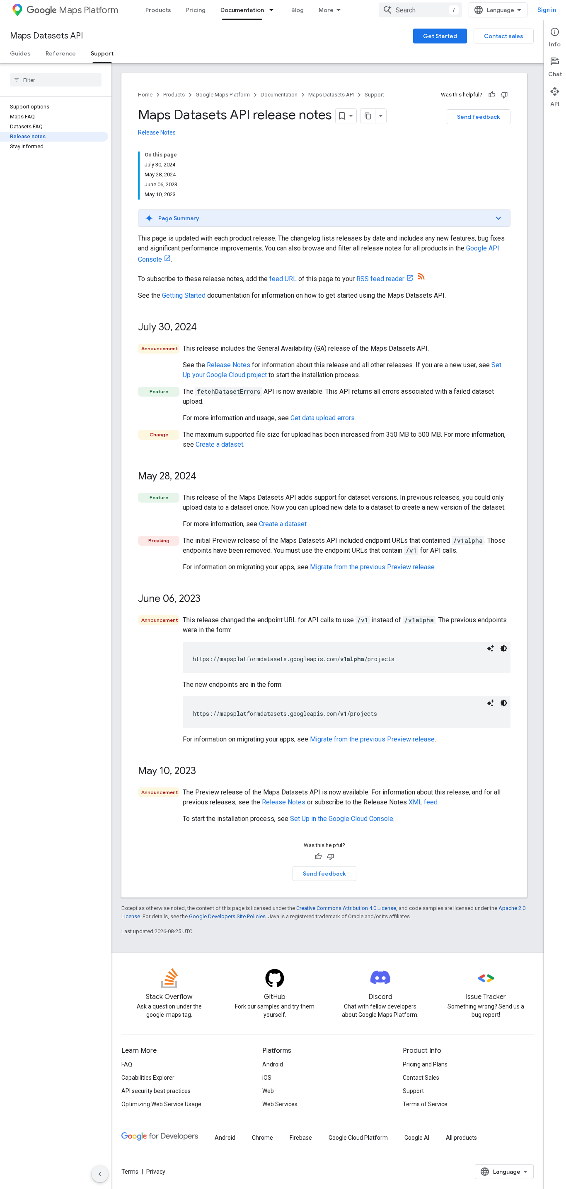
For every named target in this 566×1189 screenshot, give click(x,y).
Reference (61, 53)
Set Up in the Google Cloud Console (341, 819)
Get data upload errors (322, 418)
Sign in (546, 10)
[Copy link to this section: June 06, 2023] (209, 599)
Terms (129, 1171)
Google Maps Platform (223, 94)
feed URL (283, 279)
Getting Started (184, 295)
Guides (20, 53)
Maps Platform (88, 10)
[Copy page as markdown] (367, 116)
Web (268, 1091)
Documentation (242, 10)
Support (102, 53)
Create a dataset (219, 444)
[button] (324, 218)
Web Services (280, 1104)
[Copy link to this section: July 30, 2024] (205, 328)
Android (272, 1064)
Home (145, 94)
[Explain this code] (490, 648)
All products (461, 1137)
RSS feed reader (380, 279)
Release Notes (157, 132)
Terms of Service (425, 1104)
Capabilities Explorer (147, 1077)
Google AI (416, 1137)
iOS (266, 1077)
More (326, 10)
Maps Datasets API (46, 36)
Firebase (301, 1137)
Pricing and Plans (425, 1064)
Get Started (440, 36)
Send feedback (478, 116)
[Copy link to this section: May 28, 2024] (204, 477)
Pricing (196, 10)
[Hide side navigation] (100, 1174)
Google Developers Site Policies (227, 916)
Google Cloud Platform (358, 1137)
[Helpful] (492, 95)
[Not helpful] (504, 95)
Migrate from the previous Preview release (372, 567)
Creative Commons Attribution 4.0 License (346, 908)
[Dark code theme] (503, 648)
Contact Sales (421, 1077)
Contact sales (503, 36)
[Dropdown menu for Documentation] (274, 10)
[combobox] (420, 9)
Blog (297, 10)
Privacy (155, 1171)
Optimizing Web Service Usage (161, 1104)
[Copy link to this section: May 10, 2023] (204, 772)
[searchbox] (56, 80)
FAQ (126, 1064)
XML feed (423, 802)
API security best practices (156, 1091)
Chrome (262, 1137)
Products (158, 10)
